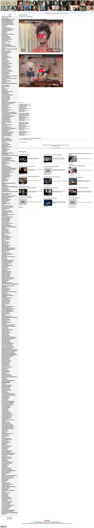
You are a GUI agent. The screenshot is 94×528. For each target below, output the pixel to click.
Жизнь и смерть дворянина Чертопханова (7, 153)
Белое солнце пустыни (6, 57)
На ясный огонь (5, 264)
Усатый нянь (4, 465)
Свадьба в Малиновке (6, 385)
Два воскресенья (5, 118)
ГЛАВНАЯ (13, 11)
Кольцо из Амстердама (6, 210)
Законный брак (5, 165)
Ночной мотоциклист (6, 289)
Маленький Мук (5, 235)
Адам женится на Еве (6, 30)
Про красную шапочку (6, 360)
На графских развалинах (7, 261)
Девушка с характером (6, 122)
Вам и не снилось (5, 86)
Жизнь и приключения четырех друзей (10, 155)
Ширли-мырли (5, 495)
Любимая (4, 228)
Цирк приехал (5, 480)
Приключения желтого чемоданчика (9, 350)
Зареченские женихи (6, 167)
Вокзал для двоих (5, 99)
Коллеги (3, 209)
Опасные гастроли (5, 301)
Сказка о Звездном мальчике (8, 401)
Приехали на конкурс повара (8, 347)
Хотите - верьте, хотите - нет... (8, 476)
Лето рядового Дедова (6, 225)
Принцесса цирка (5, 358)
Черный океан (5, 489)
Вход (58, 145)
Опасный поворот (5, 303)
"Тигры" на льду (5, 434)
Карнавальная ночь (6, 203)
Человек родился (5, 485)
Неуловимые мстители (6, 282)
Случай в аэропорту (6, 407)
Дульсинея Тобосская (6, 139)
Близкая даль (5, 68)
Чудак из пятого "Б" (6, 492)
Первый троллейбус (6, 319)
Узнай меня (4, 459)
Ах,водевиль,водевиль (6, 45)
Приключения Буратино (7, 348)
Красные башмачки (6, 219)
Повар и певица (5, 328)
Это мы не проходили (6, 506)
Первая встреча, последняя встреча (9, 317)
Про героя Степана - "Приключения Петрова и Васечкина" (29, 176)
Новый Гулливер (5, 287)
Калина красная (5, 194)
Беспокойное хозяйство (7, 63)
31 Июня (3, 26)
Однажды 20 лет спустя (7, 297)
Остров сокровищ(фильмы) (7, 311)
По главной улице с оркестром (8, 324)
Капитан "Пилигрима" (6, 199)
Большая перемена (6, 73)
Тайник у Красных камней (7, 424)
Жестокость (4, 150)
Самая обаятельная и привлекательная (6, 382)
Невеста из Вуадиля (6, 275)
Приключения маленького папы (8, 353)
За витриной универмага (7, 158)
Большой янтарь (5, 77)
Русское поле (4, 379)
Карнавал (4, 202)
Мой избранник (5, 246)
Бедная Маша (5, 53)
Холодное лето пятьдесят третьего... (9, 475)
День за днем (4, 125)
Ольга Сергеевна (5, 298)
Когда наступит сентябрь (7, 207)
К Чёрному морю (5, 190)
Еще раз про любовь (6, 144)
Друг (3, 136)
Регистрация (55, 145)
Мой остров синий (5, 250)
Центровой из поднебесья (7, 477)
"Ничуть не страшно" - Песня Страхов (50, 198)
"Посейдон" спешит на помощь (8, 338)
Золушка (4, 178)
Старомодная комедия (6, 417)
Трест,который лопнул (6, 445)
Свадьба (3, 383)
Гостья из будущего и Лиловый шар (9, 113)
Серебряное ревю (5, 397)
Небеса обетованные (6, 271)
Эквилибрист (4, 500)
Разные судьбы (5, 368)
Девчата (3, 123)
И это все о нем (5, 179)
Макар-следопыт (5, 231)
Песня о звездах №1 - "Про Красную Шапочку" (77, 165)
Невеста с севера (5, 276)
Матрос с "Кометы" (6, 239)
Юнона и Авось (5, 508)
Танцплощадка (5, 429)
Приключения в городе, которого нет (9, 349)
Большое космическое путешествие (9, 75)
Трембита (4, 444)
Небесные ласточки (6, 272)
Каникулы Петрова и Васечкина (8, 195)
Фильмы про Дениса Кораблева (8, 470)
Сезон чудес (4, 391)
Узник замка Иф (5, 460)
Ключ (3, 204)
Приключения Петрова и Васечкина (9, 354)
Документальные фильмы (7, 511)
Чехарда (3, 491)
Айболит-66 (4, 31)
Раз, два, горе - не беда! (7, 366)
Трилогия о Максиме (6, 451)
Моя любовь (4, 255)
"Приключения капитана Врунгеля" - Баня (76, 177)
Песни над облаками (6, 322)
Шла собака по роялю (6, 497)
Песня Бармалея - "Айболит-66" (24, 154)
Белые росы (4, 58)
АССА (3, 42)
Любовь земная (5, 229)
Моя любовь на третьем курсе (8, 256)
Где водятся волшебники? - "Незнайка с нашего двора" (78, 187)
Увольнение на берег (6, 456)
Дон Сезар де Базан (6, 134)
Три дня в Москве (5, 447)
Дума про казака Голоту (7, 140)
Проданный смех (5, 363)
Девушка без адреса (6, 119)
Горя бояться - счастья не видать (8, 112)
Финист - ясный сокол (6, 471)
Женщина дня (4, 145)
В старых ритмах (5, 85)
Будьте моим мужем (6, 80)
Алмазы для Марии (6, 36)
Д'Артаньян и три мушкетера (8, 115)
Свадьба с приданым (6, 386)
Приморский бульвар (6, 356)
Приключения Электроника (7, 355)
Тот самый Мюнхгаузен (6, 439)
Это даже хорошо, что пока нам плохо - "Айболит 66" (53, 154)
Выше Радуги (4, 108)
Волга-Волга (4, 101)
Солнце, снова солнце (6, 412)
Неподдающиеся (5, 280)
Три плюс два (4, 448)
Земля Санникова (5, 174)
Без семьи (4, 54)
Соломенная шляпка (6, 413)
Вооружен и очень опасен (7, 103)
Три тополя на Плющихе (7, 450)
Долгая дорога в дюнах (6, 133)
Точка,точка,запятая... (6, 442)
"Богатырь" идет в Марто (7, 70)
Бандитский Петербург (6, 51)
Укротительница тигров (6, 463)
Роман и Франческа (6, 374)
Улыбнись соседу (5, 464)
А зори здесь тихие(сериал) (7, 29)
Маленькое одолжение (6, 236)
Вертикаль (4, 90)
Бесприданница (5, 64)
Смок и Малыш (5, 408)
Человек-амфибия (5, 482)
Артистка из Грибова (6, 41)
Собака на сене (5, 409)
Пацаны (3, 314)
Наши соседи (4, 267)
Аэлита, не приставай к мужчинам (9, 46)
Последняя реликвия (6, 342)
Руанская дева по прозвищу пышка (9, 376)
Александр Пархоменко (7, 39)
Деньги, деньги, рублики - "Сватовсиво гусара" (27, 166)
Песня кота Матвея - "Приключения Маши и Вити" (27, 187)
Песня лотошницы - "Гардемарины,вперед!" (51, 166)
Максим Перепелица (6, 233)
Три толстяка (4, 449)
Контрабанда (4, 213)
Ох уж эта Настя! (5, 312)
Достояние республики (6, 135)
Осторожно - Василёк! (6, 307)
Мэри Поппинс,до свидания (7, 260)
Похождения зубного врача (7, 343)
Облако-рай (4, 292)
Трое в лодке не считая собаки (8, 453)
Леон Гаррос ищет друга (7, 223)
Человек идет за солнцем (7, 484)
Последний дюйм (5, 340)
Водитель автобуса (6, 98)
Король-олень (5, 215)
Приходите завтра (5, 359)
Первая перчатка (5, 318)
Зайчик (3, 164)
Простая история (5, 364)
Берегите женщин (5, 61)
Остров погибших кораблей (7, 308)
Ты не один (4, 455)
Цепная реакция (5, 479)
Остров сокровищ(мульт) (7, 309)
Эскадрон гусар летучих (7, 501)
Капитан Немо (5, 198)
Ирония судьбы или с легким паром (9, 186)
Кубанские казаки (5, 220)
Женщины (4, 148)
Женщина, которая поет (6, 146)
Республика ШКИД (5, 371)
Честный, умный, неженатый (8, 490)
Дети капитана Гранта (6, 127)
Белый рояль (4, 59)
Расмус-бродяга (5, 370)
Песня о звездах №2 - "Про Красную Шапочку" (52, 176)
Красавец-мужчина (6, 218)
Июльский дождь (5, 189)
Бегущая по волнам (6, 52)
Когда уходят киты (5, 208)
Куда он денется (5, 221)
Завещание (4, 162)
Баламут (4, 47)
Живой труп (4, 151)
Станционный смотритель (7, 414)
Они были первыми (6, 300)
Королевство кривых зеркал (7, 214)
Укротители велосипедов (7, 461)
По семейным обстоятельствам (8, 326)
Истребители (4, 187)
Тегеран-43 (4, 432)
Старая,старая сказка (6, 416)
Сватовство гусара (6, 387)
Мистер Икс (4, 244)
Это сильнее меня (5, 507)
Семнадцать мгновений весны (8, 393)
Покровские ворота (6, 335)
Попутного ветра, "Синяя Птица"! (8, 337)
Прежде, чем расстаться (7, 345)
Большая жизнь (5, 72)
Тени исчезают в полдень (7, 433)
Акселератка (4, 35)
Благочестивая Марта (6, 67)
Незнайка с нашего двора (7, 278)
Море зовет (4, 251)
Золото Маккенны (5, 176)
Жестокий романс (5, 149)
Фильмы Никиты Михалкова (7, 24)
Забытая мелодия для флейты (8, 160)
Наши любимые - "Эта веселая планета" (51, 187)
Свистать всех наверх (6, 390)
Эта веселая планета (6, 502)
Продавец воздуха (5, 361)
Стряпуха (4, 421)
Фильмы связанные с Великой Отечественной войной (8, 20)
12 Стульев (4, 25)
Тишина (3, 437)
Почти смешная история (7, 344)
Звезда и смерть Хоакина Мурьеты (9, 168)
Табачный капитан (5, 422)
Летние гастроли (5, 224)
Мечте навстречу (5, 241)
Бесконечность (5, 62)
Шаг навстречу (5, 494)
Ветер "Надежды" (5, 96)
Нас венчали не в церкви (7, 265)
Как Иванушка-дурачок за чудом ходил (10, 191)
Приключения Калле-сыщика (8, 352)
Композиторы (82, 11)
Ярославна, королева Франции (8, 510)
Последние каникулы (6, 339)
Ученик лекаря (5, 466)
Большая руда (5, 74)
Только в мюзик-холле (6, 438)
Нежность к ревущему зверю (8, 277)
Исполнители (60, 11)
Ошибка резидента (5, 313)
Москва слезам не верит (7, 254)
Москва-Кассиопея (5, 252)
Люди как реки (5, 230)
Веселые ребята (5, 93)
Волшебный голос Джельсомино (8, 102)
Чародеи (3, 481)
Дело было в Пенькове (6, 124)
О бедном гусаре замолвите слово (9, 291)
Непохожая (4, 281)
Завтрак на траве (5, 163)
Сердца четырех (5, 396)
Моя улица (4, 257)
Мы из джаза (4, 259)
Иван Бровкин (5, 180)
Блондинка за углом (6, 69)
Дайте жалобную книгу (6, 117)
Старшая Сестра (5, 418)
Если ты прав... (5, 143)
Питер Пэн (4, 323)
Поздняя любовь (5, 333)
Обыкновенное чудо (6, 294)
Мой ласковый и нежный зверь (8, 247)
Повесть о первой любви (7, 329)
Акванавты (4, 32)
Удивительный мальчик (6, 458)
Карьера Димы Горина (6, 197)
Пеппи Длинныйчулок (6, 316)
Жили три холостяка (6, 157)
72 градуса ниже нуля (6, 27)
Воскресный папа (5, 104)
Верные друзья (5, 88)
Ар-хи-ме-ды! (4, 40)
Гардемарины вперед (6, 109)
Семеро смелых (5, 392)
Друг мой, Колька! (5, 138)
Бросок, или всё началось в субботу (9, 78)
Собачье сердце (5, 411)
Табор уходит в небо (6, 423)
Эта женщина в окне (6, 503)
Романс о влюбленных (6, 375)
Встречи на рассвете (6, 107)
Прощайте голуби (5, 365)
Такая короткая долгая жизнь (8, 428)
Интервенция (4, 185)
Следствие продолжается (7, 404)
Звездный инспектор (6, 170)
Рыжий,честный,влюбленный (8, 380)
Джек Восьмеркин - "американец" (9, 128)
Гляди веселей (5, 110)
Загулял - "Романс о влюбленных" (75, 197)
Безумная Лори (5, 56)
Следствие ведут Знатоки (7, 403)
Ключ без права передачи (7, 205)
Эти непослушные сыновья (7, 505)
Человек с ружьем (5, 487)
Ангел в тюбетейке (6, 37)
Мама (3, 234)
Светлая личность (5, 388)
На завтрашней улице (6, 262)
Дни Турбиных (5, 130)
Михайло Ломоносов (6, 245)
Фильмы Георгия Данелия (7, 22)
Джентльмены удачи (6, 129)
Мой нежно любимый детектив (8, 249)
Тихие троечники (5, 435)
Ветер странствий (5, 97)
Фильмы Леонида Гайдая (7, 21)
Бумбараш (4, 82)
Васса (3, 87)
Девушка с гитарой (6, 120)
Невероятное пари (5, 273)
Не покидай (4, 270)
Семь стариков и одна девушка (8, 395)
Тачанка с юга (5, 430)
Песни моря (4, 321)
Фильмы (37, 11)
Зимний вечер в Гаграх (6, 175)
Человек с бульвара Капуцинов (8, 486)
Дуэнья (3, 141)
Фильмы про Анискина (6, 469)
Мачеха (3, 240)
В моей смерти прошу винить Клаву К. (9, 83)
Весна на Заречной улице (7, 94)
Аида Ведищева (38, 138)
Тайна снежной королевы (7, 427)
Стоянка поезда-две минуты (7, 419)
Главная (20, 14)
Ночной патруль (5, 290)
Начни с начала (5, 266)
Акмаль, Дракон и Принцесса (8, 34)
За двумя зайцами (5, 159)
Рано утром (4, 369)
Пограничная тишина (6, 332)
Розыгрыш (4, 373)
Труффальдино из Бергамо (7, 454)
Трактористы (4, 443)
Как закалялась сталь (6, 193)
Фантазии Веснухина (6, 468)
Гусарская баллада (6, 114)
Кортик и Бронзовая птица (7, 216)
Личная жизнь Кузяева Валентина (9, 226)
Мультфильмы (5, 18)
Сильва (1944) (5, 398)
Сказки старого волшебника (7, 402)
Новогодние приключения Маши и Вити (10, 283)
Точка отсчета (5, 440)
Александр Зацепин (31, 138)
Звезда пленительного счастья (8, 169)
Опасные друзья (5, 302)
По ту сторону (5, 327)
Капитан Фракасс (5, 200)
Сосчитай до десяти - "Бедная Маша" (25, 197)
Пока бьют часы (5, 334)
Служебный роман (5, 406)
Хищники (3, 474)
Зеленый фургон (5, 173)
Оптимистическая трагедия (7, 306)
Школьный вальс (5, 496)
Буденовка (4, 79)
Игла (3, 181)
